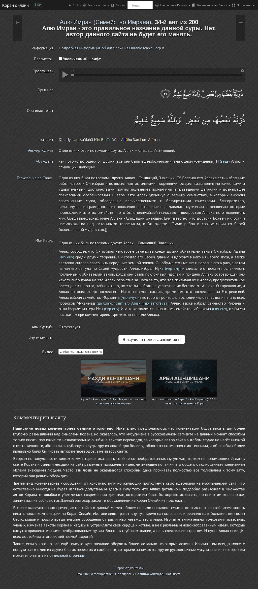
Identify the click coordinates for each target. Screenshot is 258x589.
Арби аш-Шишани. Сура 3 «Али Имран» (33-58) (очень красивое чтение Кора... (184, 399)
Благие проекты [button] (98, 5)
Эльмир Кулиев (40, 150)
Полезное (243, 5)
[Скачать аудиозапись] (242, 70)
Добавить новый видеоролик (81, 352)
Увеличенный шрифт (81, 58)
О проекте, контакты (128, 568)
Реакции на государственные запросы (105, 574)
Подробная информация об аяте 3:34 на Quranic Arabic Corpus (112, 47)
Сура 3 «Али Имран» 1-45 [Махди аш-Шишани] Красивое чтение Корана (113, 399)
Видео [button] (119, 5)
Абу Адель (44, 161)
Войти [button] (76, 5)
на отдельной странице (64, 555)
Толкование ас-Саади (211, 5)
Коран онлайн (15, 5)
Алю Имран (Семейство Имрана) (105, 22)
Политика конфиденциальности (158, 574)
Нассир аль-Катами (172, 5)
